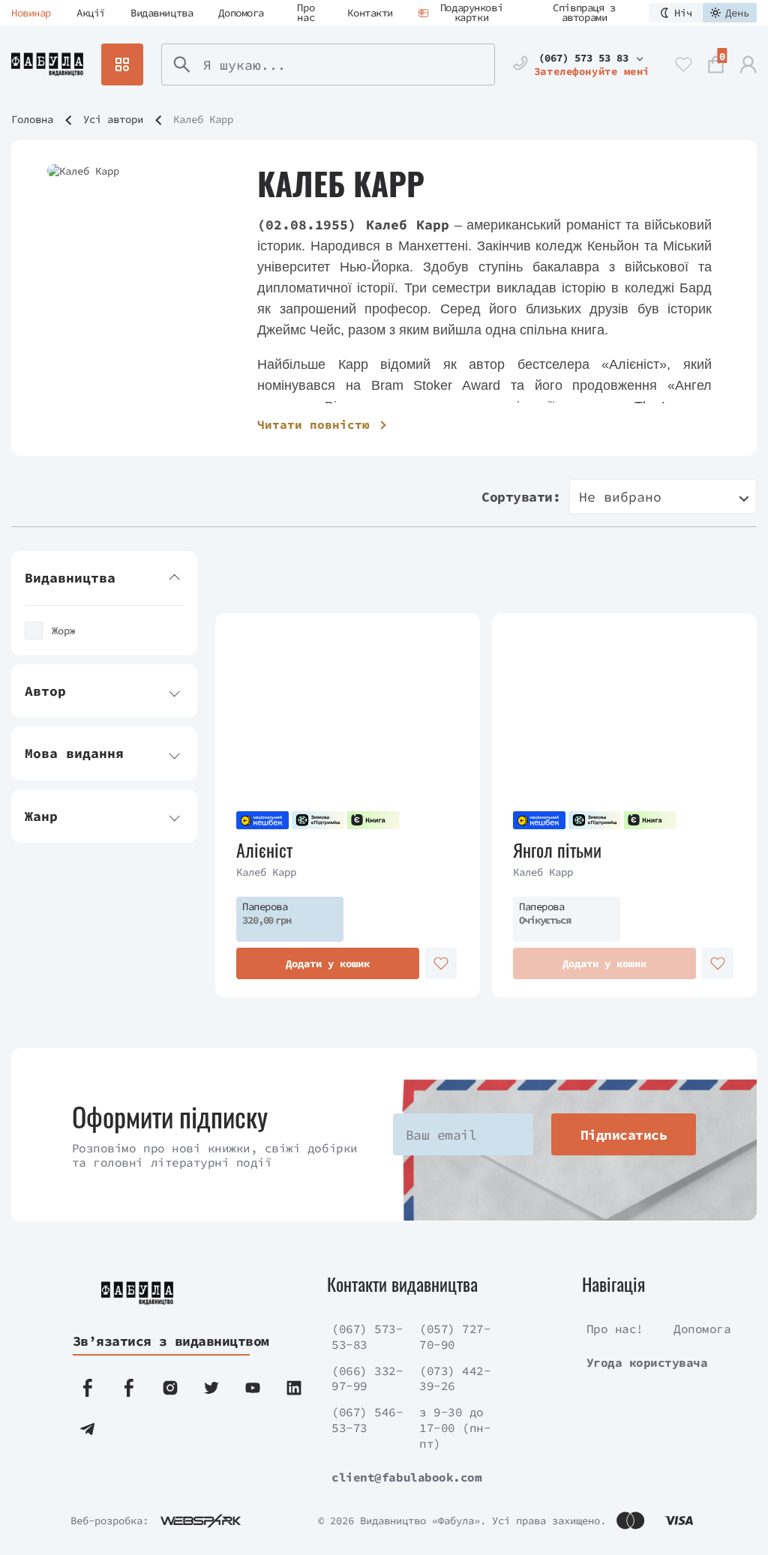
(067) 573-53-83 (367, 1336)
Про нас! (615, 1328)
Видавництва (161, 12)
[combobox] (663, 496)
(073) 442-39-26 (454, 1378)
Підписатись (623, 1134)
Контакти (370, 12)
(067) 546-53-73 (367, 1419)
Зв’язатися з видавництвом (160, 1341)
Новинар (31, 12)
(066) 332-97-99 (367, 1378)
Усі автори (113, 119)
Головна (32, 119)
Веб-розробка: (109, 1520)
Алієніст (264, 849)
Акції (90, 12)
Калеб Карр (266, 872)
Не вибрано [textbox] (620, 496)
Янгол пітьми (557, 849)
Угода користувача (647, 1362)
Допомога (241, 12)
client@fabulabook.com (407, 1477)
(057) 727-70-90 (454, 1336)
